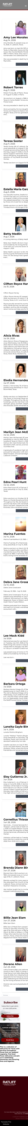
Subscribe (10, 1016)
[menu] (25, 5)
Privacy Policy (20, 1118)
